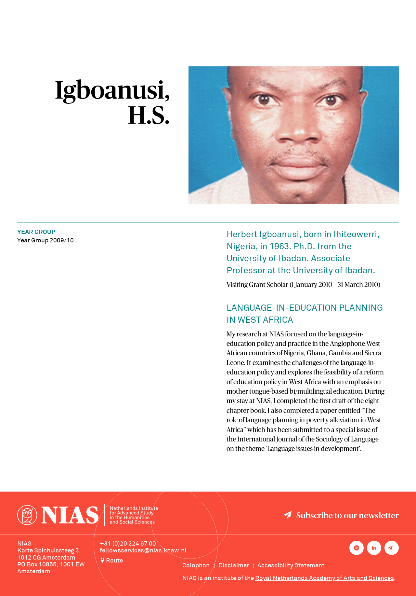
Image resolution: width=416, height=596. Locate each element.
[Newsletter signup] (391, 548)
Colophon (196, 565)
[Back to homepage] (87, 516)
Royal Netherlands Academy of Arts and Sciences (324, 578)
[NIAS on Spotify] (356, 548)
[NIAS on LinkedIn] (374, 548)
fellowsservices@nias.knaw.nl (143, 551)
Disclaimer (233, 565)
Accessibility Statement (290, 565)
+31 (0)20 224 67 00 (128, 544)
